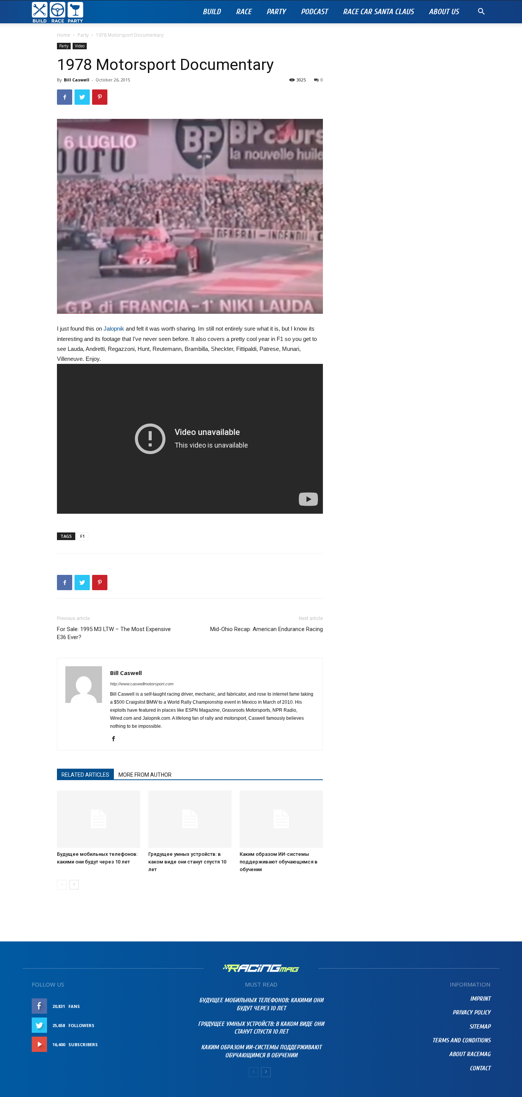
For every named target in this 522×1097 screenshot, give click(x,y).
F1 (82, 536)
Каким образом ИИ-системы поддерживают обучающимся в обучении (279, 861)
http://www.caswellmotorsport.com (141, 684)
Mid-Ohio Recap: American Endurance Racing (266, 629)
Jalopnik (114, 328)
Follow (163, 1025)
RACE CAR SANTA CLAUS (378, 11)
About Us (444, 11)
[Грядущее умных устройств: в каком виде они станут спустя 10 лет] (190, 819)
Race (243, 11)
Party (275, 11)
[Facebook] (116, 739)
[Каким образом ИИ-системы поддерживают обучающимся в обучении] (281, 819)
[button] (481, 12)
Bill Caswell (76, 80)
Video (79, 46)
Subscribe (160, 1044)
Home (63, 35)
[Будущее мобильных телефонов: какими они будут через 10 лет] (98, 819)
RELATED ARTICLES (85, 775)
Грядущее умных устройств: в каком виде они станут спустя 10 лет (187, 861)
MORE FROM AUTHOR (145, 775)
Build (211, 11)
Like (168, 1006)
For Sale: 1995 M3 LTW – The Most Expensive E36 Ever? (114, 633)
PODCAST (314, 11)
